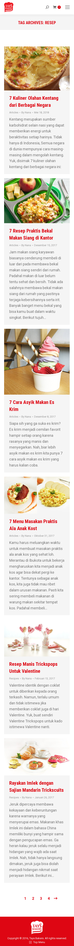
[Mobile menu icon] (67, 7)
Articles (13, 112)
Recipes (14, 678)
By (26, 112)
